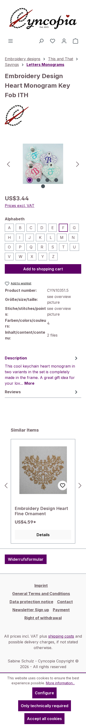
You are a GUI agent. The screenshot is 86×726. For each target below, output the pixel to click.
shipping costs (61, 636)
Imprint (41, 585)
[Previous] (8, 163)
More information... (60, 683)
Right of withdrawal (43, 617)
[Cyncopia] (43, 115)
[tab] (42, 370)
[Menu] (10, 40)
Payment (61, 609)
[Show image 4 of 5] (56, 180)
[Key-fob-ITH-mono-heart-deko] (43, 164)
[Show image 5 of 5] (43, 186)
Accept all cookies (44, 718)
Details (43, 534)
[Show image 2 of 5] (38, 180)
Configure (44, 693)
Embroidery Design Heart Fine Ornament (41, 511)
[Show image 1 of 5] (30, 180)
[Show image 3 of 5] (47, 180)
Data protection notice (31, 601)
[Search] (41, 40)
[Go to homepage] (43, 19)
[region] (43, 164)
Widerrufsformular (25, 559)
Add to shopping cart (43, 269)
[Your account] (64, 40)
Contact (65, 601)
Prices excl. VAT (19, 205)
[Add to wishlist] (62, 485)
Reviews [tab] (13, 391)
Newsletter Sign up (30, 609)
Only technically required (44, 705)
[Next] (77, 163)
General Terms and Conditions (41, 593)
